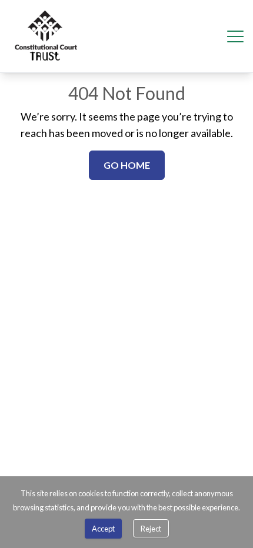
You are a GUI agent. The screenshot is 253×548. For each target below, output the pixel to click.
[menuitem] (46, 36)
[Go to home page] (46, 36)
